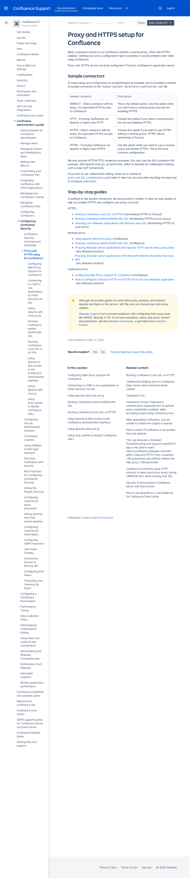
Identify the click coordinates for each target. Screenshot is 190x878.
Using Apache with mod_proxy (35, 312)
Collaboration (24, 74)
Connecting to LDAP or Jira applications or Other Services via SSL (35, 291)
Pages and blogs (27, 43)
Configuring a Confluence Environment (28, 597)
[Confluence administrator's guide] (110, 22)
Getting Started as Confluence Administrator (31, 134)
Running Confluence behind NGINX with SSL (35, 329)
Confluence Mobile (28, 54)
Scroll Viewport (105, 517)
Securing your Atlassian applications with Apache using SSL (111, 223)
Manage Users (29, 143)
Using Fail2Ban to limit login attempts (33, 449)
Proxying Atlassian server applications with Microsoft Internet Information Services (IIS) (124, 257)
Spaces (21, 37)
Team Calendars (26, 100)
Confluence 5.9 (135, 395)
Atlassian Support (89, 313)
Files (19, 48)
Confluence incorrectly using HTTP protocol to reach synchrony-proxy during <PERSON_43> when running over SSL (151, 472)
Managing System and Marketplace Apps (31, 152)
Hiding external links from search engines (33, 517)
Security (147, 867)
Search (160, 8)
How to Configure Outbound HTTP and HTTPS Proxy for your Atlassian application (124, 279)
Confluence (86, 517)
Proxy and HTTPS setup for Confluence (33, 254)
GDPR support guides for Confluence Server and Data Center (30, 723)
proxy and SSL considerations (86, 177)
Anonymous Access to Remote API (31, 562)
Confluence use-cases (30, 115)
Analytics (22, 80)
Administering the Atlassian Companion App (30, 654)
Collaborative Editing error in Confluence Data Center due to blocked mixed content (150, 385)
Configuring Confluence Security (28, 224)
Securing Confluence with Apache (33, 462)
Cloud (141, 22)
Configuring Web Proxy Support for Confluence (103, 275)
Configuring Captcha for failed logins (31, 530)
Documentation (66, 8)
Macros (21, 59)
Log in (170, 8)
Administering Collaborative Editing (28, 629)
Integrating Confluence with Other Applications (31, 184)
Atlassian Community (120, 321)
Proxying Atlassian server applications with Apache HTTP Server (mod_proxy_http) (124, 247)
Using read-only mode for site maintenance (30, 641)
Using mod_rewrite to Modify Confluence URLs (35, 406)
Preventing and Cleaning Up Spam (33, 584)
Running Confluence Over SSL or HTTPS (99, 214)
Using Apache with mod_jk (35, 389)
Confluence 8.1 (31, 21)
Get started (23, 32)
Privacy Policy (108, 867)
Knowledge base (93, 8)
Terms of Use (129, 867)
